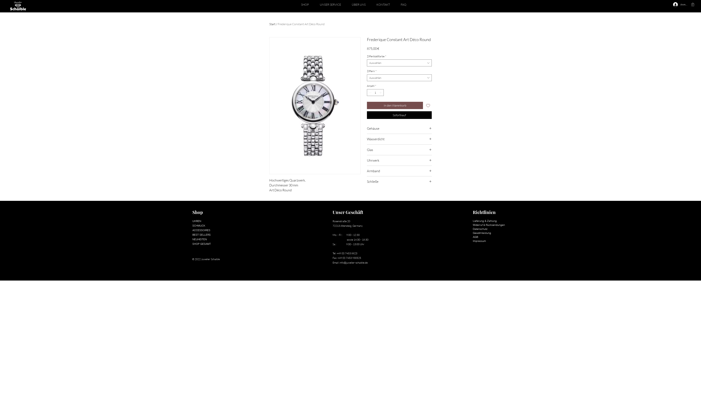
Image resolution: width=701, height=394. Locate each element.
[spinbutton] (375, 92)
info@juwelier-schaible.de (354, 262)
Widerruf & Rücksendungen (489, 225)
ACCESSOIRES (201, 230)
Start (272, 24)
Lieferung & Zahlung (485, 221)
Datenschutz (480, 229)
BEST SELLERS (201, 234)
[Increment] (381, 92)
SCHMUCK (198, 225)
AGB (475, 237)
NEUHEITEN (199, 239)
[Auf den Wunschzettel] (428, 105)
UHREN (196, 221)
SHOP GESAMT (201, 244)
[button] (305, 4)
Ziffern (372, 71)
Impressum (479, 241)
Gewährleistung (482, 233)
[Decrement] (369, 92)
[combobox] (399, 62)
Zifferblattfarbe (376, 56)
